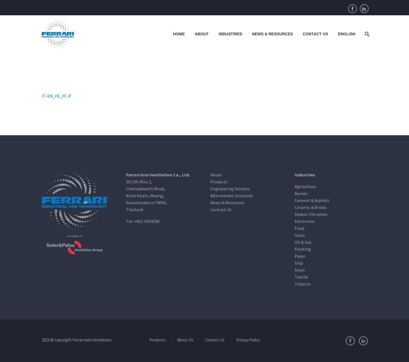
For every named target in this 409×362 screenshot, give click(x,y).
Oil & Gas (303, 242)
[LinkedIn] (364, 8)
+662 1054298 (146, 221)
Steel (300, 270)
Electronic (304, 221)
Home (179, 34)
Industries (230, 34)
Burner (301, 193)
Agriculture (305, 186)
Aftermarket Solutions (231, 195)
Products (219, 181)
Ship (299, 263)
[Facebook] (352, 8)
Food (299, 228)
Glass (300, 235)
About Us (185, 340)
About (202, 34)
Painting (303, 249)
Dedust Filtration (311, 214)
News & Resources (272, 34)
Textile (301, 277)
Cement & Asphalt (312, 200)
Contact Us (315, 34)
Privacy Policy (248, 340)
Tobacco (303, 284)
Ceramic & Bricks (310, 207)
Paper (300, 256)
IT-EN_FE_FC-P (56, 96)
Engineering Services (230, 188)
